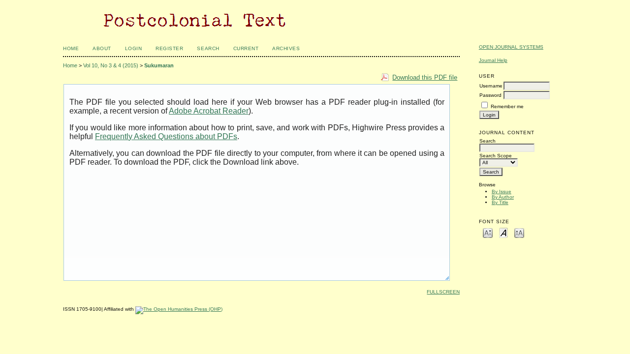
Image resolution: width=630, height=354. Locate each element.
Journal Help (493, 60)
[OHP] (178, 309)
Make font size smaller (488, 232)
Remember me (507, 106)
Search (208, 48)
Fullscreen (443, 292)
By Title (500, 202)
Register (169, 48)
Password (490, 95)
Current (246, 48)
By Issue (501, 191)
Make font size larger (519, 232)
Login (133, 48)
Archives (286, 48)
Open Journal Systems (511, 47)
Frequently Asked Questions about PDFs (166, 136)
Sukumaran (159, 65)
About (102, 48)
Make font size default (503, 232)
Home (71, 48)
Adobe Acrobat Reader (209, 111)
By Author (503, 197)
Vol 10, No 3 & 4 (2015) (110, 65)
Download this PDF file (424, 77)
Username (491, 85)
